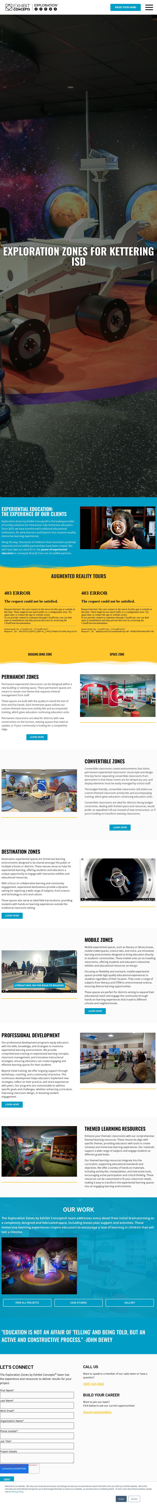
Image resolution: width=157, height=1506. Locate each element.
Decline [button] (134, 1499)
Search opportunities (97, 1412)
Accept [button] (121, 1499)
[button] (117, 528)
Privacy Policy (17, 1491)
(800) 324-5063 (93, 1384)
